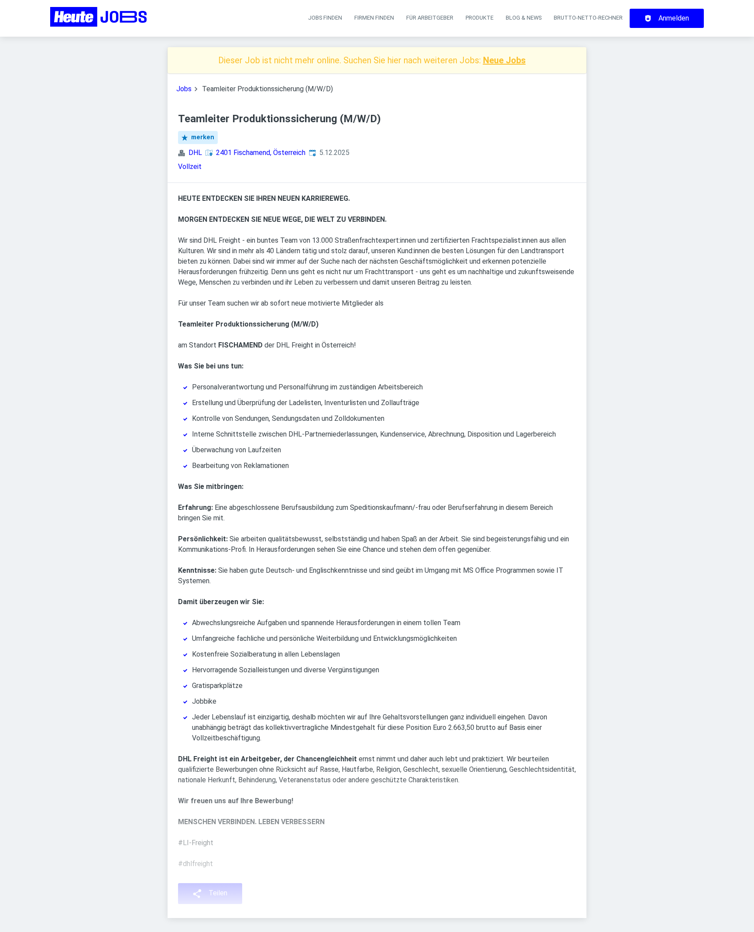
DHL (195, 152)
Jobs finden (325, 17)
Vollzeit (190, 166)
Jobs (184, 89)
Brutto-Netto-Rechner (588, 17)
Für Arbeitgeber (429, 17)
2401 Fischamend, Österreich (260, 152)
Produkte (480, 17)
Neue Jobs (504, 60)
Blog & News (524, 17)
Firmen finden (374, 17)
